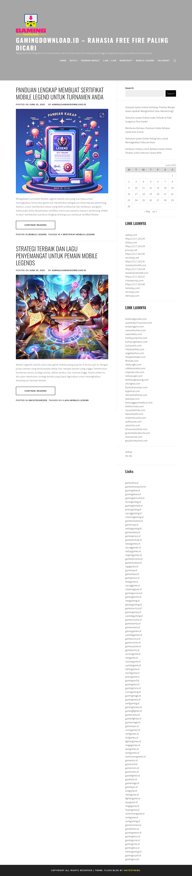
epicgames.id (132, 749)
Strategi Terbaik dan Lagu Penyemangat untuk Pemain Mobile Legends (57, 255)
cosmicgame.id (133, 661)
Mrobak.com (131, 360)
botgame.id (131, 790)
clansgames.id (132, 730)
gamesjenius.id (133, 536)
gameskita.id (131, 482)
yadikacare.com (133, 421)
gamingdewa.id (133, 494)
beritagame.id (132, 669)
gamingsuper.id (133, 855)
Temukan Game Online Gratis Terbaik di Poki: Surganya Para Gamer (148, 119)
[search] (175, 61)
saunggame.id (132, 585)
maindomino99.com (135, 265)
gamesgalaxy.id (133, 612)
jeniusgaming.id (133, 509)
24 (136, 200)
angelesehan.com (134, 353)
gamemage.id (132, 783)
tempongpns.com (134, 326)
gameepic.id (131, 787)
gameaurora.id (132, 638)
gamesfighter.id (133, 718)
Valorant (164, 60)
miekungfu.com (133, 364)
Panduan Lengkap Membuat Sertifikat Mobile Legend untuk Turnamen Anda (60, 93)
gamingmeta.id (133, 699)
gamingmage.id (133, 695)
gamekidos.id (132, 828)
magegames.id (132, 745)
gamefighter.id (132, 775)
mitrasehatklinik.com (136, 395)
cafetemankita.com (135, 368)
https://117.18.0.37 (135, 276)
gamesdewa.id (132, 532)
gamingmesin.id (133, 832)
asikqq (128, 451)
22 (172, 194)
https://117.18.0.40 (135, 284)
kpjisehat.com (132, 391)
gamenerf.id (131, 764)
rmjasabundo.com (134, 372)
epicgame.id (131, 802)
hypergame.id (132, 809)
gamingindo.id (132, 844)
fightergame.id (132, 798)
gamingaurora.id (133, 593)
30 (129, 206)
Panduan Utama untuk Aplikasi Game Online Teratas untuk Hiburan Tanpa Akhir (148, 150)
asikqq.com (131, 234)
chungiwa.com (132, 383)
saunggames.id (133, 547)
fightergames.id (133, 741)
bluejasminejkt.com (135, 357)
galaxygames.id (133, 631)
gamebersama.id (134, 558)
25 (143, 200)
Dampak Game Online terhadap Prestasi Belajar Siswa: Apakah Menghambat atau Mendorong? (150, 109)
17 (136, 194)
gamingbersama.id (134, 498)
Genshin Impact (90, 60)
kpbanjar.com (132, 398)
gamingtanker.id (133, 707)
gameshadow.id (133, 562)
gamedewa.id (132, 574)
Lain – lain (109, 60)
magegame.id (132, 806)
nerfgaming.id (132, 703)
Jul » (154, 211)
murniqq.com (132, 291)
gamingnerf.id (132, 680)
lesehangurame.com (136, 318)
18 (143, 194)
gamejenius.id (132, 577)
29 (172, 200)
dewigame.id (131, 581)
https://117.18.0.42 (135, 253)
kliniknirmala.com (134, 406)
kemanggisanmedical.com (138, 402)
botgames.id (131, 737)
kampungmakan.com (136, 341)
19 (150, 194)
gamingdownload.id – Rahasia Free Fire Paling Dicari (92, 43)
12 (150, 187)
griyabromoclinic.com (136, 440)
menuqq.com (132, 295)
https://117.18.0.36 (135, 238)
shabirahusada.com (135, 417)
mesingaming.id (133, 851)
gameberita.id (132, 650)
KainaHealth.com (134, 414)
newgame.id (131, 657)
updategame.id (133, 665)
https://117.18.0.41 (135, 261)
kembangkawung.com (136, 379)
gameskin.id (131, 760)
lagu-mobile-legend (76, 400)
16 (129, 194)
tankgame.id (131, 817)
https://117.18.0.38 (135, 269)
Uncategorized (37, 400)
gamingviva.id (132, 859)
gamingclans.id (133, 688)
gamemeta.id (132, 771)
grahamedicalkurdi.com (137, 433)
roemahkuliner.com (135, 330)
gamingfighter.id (133, 711)
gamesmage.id (132, 722)
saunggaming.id (133, 513)
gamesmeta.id (132, 714)
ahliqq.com (131, 242)
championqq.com (134, 280)
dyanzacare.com (133, 436)
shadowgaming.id (134, 517)
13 (158, 187)
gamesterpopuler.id (135, 486)
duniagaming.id (133, 501)
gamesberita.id (133, 623)
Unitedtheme (132, 870)
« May (147, 211)
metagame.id (132, 794)
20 (158, 194)
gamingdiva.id (132, 847)
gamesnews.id (132, 627)
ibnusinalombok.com (136, 429)
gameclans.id (132, 768)
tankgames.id (132, 752)
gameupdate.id (133, 646)
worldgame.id (132, 672)
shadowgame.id (133, 589)
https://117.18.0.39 (135, 246)
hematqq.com (132, 288)
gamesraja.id (131, 524)
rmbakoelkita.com (134, 349)
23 (129, 200)
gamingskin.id (132, 684)
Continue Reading (35, 225)
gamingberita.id (133, 596)
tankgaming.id (132, 821)
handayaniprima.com (136, 338)
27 (158, 200)
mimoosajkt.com (133, 376)
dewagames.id (132, 543)
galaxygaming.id (133, 604)
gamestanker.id (133, 825)
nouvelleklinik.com (135, 410)
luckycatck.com (133, 345)
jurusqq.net (131, 250)
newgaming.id (132, 600)
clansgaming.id (133, 692)
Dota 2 (74, 60)
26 (150, 200)
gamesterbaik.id (133, 539)
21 (165, 194)
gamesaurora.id (133, 608)
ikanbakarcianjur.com (136, 387)
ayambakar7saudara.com (138, 322)
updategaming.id (134, 615)
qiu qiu (128, 455)
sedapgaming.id (133, 528)
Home (63, 60)
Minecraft (126, 60)
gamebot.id (131, 779)
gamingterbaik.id (134, 505)
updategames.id (133, 634)
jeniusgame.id (132, 676)
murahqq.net (132, 257)
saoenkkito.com (133, 334)
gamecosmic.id (133, 642)
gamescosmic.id (133, 619)
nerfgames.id (132, 733)
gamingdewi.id (132, 490)
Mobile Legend (145, 60)
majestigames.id (133, 555)
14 (165, 187)
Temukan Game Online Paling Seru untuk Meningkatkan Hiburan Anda (146, 140)
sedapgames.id (133, 551)
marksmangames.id (135, 756)
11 (143, 187)
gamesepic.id (132, 726)
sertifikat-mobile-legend (79, 234)
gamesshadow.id (134, 520)
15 (172, 187)
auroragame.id (132, 653)
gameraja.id (131, 570)
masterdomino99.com (136, 272)
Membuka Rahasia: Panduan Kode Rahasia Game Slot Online (147, 129)
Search (129, 88)
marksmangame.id (134, 813)
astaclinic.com (132, 425)
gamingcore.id (132, 840)
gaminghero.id (132, 836)
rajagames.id (131, 566)
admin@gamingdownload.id (69, 104)
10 (136, 187)
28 (165, 200)
